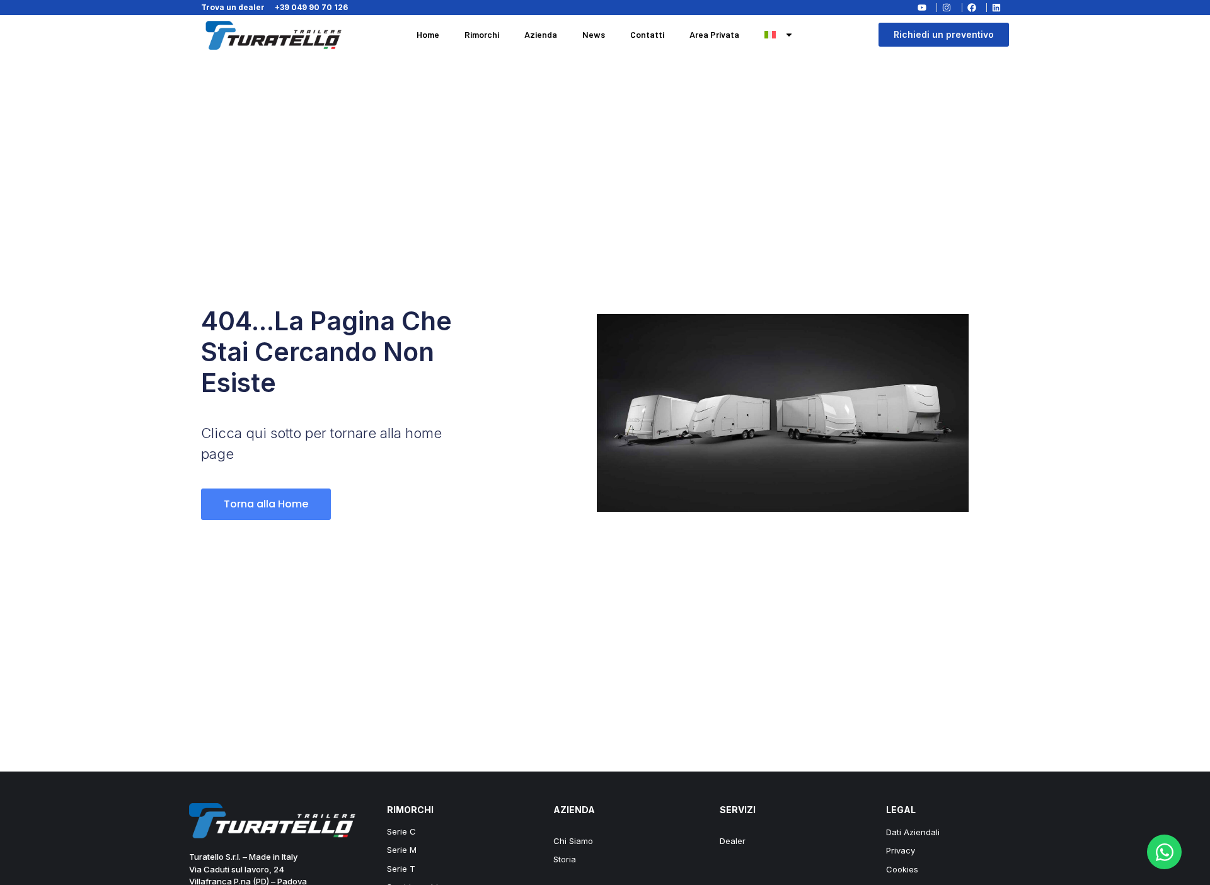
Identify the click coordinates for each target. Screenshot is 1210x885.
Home (428, 34)
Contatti (647, 34)
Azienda (540, 34)
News (593, 34)
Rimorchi (481, 34)
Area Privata (714, 34)
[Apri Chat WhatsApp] (1164, 852)
